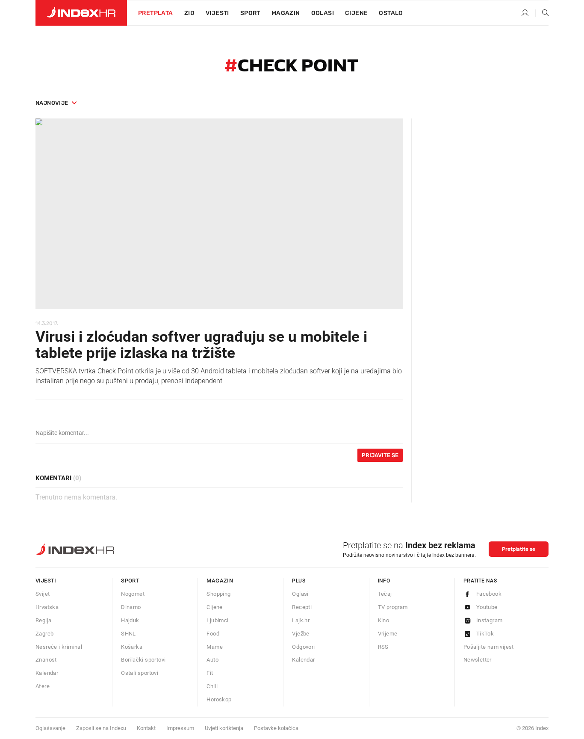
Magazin (219, 580)
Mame (214, 647)
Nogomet (133, 594)
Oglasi (322, 13)
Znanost (46, 659)
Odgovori (303, 647)
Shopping (218, 594)
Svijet (42, 594)
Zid (189, 13)
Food (212, 633)
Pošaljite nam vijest (488, 647)
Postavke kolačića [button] (276, 728)
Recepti (302, 607)
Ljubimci (217, 620)
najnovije (51, 103)
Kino (383, 620)
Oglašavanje (50, 728)
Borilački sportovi (143, 659)
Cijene (356, 13)
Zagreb (44, 633)
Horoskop (218, 699)
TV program (393, 607)
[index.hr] (81, 13)
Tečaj (385, 594)
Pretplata (155, 13)
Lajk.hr (301, 620)
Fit (209, 673)
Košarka (131, 647)
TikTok (485, 633)
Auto (212, 659)
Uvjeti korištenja (224, 728)
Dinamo (131, 607)
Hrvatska (47, 607)
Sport (250, 13)
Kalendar (46, 673)
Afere (42, 686)
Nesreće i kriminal (58, 647)
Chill (212, 686)
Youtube (487, 607)
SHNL (128, 633)
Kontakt (146, 728)
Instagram (489, 620)
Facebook (488, 594)
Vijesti (217, 13)
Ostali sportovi (139, 673)
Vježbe (300, 633)
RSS (383, 647)
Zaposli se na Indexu (101, 728)
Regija (43, 620)
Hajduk (130, 620)
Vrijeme (388, 633)
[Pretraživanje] (542, 13)
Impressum (180, 728)
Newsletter (477, 659)
